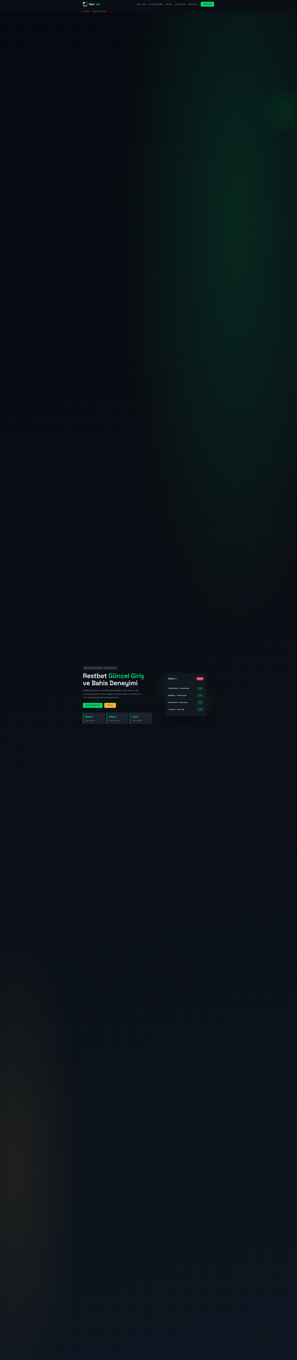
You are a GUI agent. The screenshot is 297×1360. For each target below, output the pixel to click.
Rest (94, 4)
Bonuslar (192, 4)
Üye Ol (110, 705)
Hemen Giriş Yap (93, 705)
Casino (169, 4)
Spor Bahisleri (156, 4)
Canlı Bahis (180, 4)
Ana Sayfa (141, 4)
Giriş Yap (207, 4)
